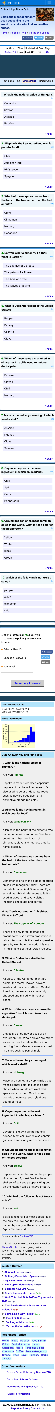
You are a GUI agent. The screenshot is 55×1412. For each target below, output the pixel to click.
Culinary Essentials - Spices (21, 1276)
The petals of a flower (18, 272)
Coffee (19, 1351)
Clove (7, 212)
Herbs (44, 1355)
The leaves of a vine (17, 285)
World (5, 1340)
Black (7, 550)
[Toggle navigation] (49, 2)
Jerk (7, 487)
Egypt (24, 1355)
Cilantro (9, 331)
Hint (52, 98)
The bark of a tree (15, 279)
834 (47, 52)
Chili (7, 156)
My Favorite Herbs (15, 1280)
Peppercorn (11, 501)
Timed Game (46, 80)
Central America (20, 1344)
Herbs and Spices (34, 1347)
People (14, 1340)
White (8, 544)
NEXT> (49, 134)
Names (36, 1344)
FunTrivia (18, 1393)
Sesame (9, 448)
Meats (19, 1347)
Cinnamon (10, 219)
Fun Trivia (13, 2)
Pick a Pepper (14, 1317)
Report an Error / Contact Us (27, 1408)
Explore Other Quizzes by (29, 1372)
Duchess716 (10, 52)
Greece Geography (36, 1351)
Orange (6, 1355)
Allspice (9, 116)
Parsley (8, 325)
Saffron (8, 110)
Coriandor (10, 103)
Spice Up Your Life (15, 1288)
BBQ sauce (11, 169)
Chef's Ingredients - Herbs (20, 1293)
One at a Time (12, 80)
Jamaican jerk (13, 162)
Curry (7, 494)
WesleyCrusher (10, 1247)
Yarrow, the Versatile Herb (21, 1326)
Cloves (8, 381)
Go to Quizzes (22, 1379)
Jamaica (6, 1358)
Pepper (8, 318)
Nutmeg (9, 226)
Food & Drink (39, 1340)
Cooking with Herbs (16, 1322)
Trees (16, 1355)
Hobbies (25, 1340)
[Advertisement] (27, 66)
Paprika (9, 123)
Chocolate (8, 1351)
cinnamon (10, 603)
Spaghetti (10, 176)
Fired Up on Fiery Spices (19, 1284)
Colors (5, 1344)
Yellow (8, 537)
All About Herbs (13, 1272)
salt (6, 610)
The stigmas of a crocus (19, 265)
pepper (8, 590)
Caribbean (8, 1347)
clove (7, 597)
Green (8, 557)
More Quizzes (25, 1386)
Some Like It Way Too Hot (19, 1313)
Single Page (29, 80)
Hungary (34, 1355)
